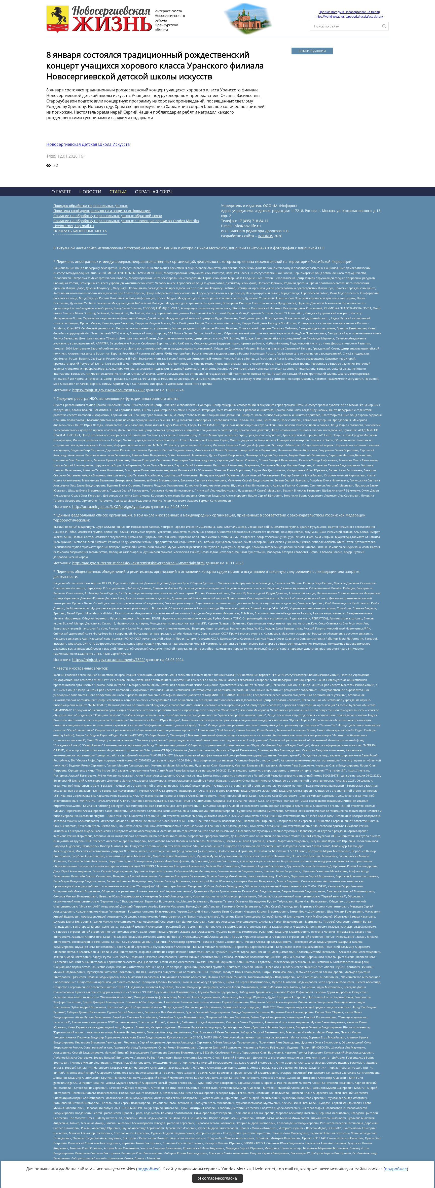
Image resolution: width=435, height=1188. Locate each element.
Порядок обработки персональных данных (90, 205)
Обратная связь (154, 192)
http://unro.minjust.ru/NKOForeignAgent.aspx (111, 506)
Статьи (118, 192)
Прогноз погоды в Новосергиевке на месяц (349, 12)
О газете (61, 192)
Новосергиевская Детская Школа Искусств (88, 144)
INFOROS (265, 235)
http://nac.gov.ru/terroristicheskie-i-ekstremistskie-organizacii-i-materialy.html (138, 563)
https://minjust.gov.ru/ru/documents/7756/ (108, 390)
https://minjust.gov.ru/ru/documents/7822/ (108, 659)
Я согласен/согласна (217, 1178)
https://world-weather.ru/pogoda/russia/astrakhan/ (349, 16)
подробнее (148, 1169)
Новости (90, 192)
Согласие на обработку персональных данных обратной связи (107, 215)
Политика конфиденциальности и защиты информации (102, 210)
